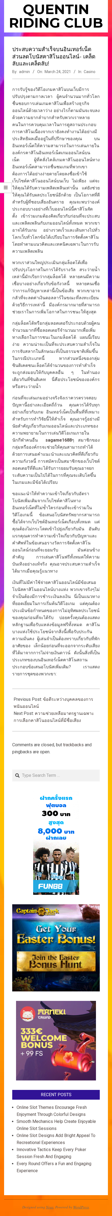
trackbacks (73, 744)
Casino (89, 72)
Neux (50, 1207)
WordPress (81, 1207)
